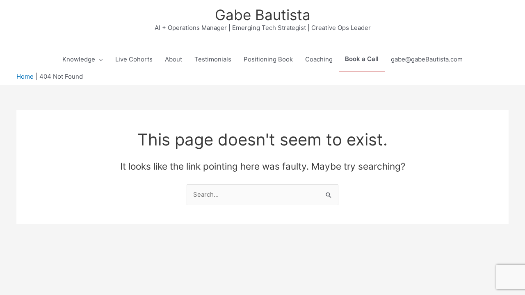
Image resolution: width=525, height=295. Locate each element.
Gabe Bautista (262, 14)
